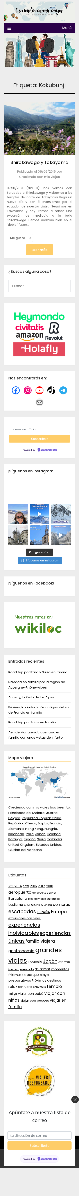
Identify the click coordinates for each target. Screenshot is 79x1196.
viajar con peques (34, 1000)
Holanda (54, 834)
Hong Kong (34, 828)
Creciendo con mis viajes (39, 176)
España (30, 839)
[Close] (75, 1099)
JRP (60, 962)
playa (44, 975)
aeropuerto (19, 892)
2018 (49, 886)
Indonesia (16, 834)
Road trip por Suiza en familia (32, 722)
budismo (15, 904)
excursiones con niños (24, 918)
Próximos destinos (46, 980)
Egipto (43, 823)
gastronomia (21, 950)
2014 (18, 886)
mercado (27, 969)
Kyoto (67, 962)
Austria (51, 812)
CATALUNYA (33, 904)
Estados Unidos (48, 844)
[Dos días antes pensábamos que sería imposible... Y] (40, 514)
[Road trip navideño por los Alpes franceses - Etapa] (61, 535)
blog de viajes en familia (44, 899)
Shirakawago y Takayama (39, 162)
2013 (11, 886)
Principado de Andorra (26, 812)
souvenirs (39, 987)
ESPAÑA (43, 912)
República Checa (22, 823)
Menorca (13, 969)
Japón (40, 834)
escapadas (22, 911)
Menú (67, 27)
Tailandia (54, 839)
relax (12, 986)
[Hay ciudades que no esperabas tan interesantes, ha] (18, 535)
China (48, 905)
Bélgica (14, 818)
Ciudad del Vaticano (25, 849)
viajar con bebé (30, 993)
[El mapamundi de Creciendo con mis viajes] (39, 797)
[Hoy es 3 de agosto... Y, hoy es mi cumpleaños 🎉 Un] (18, 514)
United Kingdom (21, 844)
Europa (59, 912)
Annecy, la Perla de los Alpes (31, 697)
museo (20, 975)
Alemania (16, 828)
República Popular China (41, 818)
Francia (55, 823)
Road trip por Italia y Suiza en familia (37, 672)
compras (61, 904)
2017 (41, 886)
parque (33, 974)
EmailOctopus (49, 450)
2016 (33, 886)
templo (54, 986)
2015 (26, 886)
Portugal (15, 839)
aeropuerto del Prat (44, 892)
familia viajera (40, 941)
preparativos (19, 980)
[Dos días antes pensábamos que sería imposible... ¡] (61, 514)
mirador (42, 969)
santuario (25, 987)
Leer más (40, 250)
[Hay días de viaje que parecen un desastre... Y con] (40, 535)
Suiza (41, 839)
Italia (30, 834)
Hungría (51, 828)
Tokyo (12, 994)
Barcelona (17, 898)
